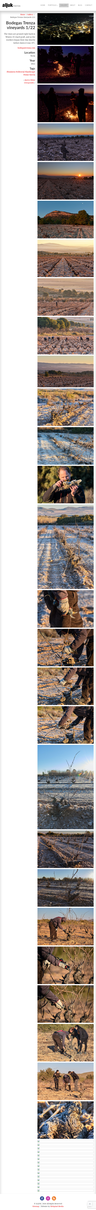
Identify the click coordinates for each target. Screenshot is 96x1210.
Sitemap (35, 1206)
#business (11, 71)
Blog (80, 5)
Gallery (64, 5)
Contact (88, 5)
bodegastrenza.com (26, 48)
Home (43, 5)
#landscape (30, 71)
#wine (26, 74)
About (72, 5)
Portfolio (52, 5)
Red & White (30, 80)
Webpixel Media (57, 1206)
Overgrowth (29, 83)
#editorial (20, 71)
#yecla (32, 74)
